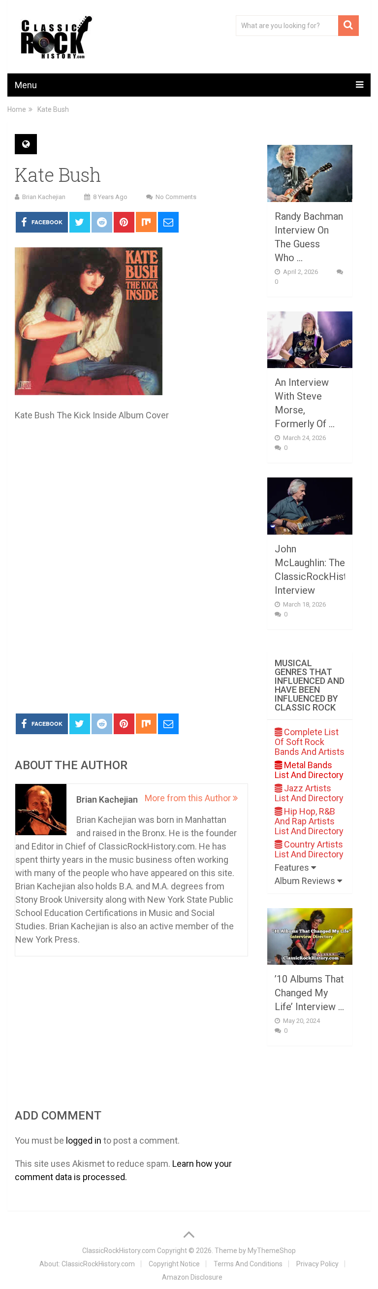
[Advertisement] (131, 632)
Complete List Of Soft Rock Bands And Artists (310, 742)
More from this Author (189, 798)
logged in (83, 1140)
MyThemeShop (272, 1251)
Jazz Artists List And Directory (309, 793)
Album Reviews (306, 881)
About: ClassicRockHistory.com (87, 1264)
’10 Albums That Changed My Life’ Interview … (309, 993)
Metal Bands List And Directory (309, 770)
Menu (26, 85)
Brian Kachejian (43, 197)
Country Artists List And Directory (309, 849)
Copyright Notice (174, 1264)
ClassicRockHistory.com (119, 1251)
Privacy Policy (317, 1264)
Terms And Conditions (248, 1264)
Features (293, 867)
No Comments (176, 197)
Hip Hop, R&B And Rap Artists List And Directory (309, 821)
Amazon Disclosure (192, 1277)
